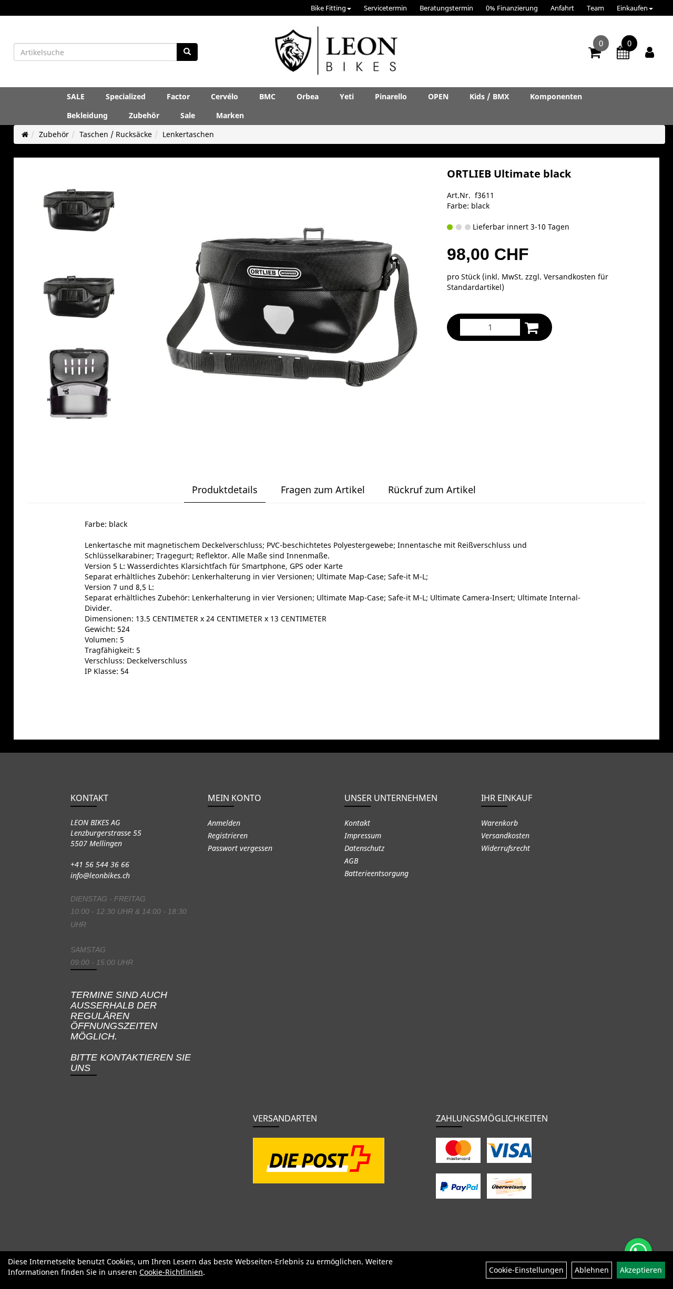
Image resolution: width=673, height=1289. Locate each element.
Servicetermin (385, 8)
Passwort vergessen (240, 848)
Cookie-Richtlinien (171, 1272)
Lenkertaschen (188, 134)
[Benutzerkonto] (649, 52)
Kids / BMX (489, 96)
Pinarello (391, 96)
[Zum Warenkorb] (594, 54)
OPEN (438, 96)
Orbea (308, 96)
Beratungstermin (446, 8)
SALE (76, 96)
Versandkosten (505, 835)
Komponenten (556, 96)
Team (595, 8)
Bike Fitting (328, 8)
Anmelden (224, 823)
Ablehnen (592, 1270)
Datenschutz (364, 848)
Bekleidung (87, 115)
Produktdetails (225, 489)
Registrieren (228, 835)
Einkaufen (632, 8)
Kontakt (357, 823)
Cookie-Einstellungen (526, 1270)
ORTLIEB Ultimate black (509, 174)
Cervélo (224, 96)
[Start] (25, 134)
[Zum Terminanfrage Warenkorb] (623, 54)
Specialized (126, 96)
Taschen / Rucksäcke (115, 134)
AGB (351, 861)
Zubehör (144, 115)
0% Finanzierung (512, 8)
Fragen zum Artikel (323, 489)
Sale (187, 115)
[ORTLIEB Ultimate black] (78, 210)
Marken (230, 115)
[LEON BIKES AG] (336, 52)
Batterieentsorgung (376, 873)
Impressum (362, 835)
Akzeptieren (641, 1270)
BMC (267, 96)
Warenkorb (499, 823)
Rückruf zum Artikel (432, 489)
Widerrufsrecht (505, 848)
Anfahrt (562, 8)
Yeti (347, 96)
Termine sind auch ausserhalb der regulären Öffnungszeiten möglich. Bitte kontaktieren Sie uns (130, 1031)
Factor (178, 96)
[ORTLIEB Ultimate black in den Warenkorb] (531, 327)
